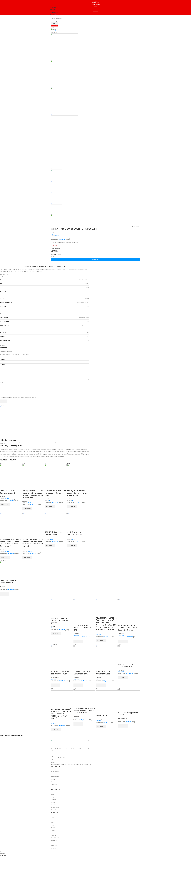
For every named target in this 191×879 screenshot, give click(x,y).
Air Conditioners (55, 771)
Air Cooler (58, 254)
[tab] (27, 266)
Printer (52, 794)
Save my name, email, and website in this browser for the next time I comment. (18, 397)
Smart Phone (54, 799)
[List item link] (95, 755)
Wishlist (53, 830)
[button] (123, 726)
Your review (3, 364)
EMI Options (95, 259)
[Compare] (2, 577)
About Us (53, 815)
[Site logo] (53, 15)
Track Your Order (95, 4)
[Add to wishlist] (10, 577)
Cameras (53, 779)
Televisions (53, 802)
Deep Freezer (54, 784)
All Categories (55, 766)
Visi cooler (53, 804)
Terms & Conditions (55, 837)
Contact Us (95, 10)
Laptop (52, 792)
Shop (95, 0)
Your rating (3, 359)
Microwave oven (55, 807)
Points (52, 825)
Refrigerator (54, 797)
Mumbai (95, 5)
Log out (53, 832)
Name (1, 382)
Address (53, 820)
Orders (52, 817)
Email (1, 388)
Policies (53, 835)
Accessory (53, 769)
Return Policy (54, 845)
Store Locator (95, 2)
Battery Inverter (55, 776)
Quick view (6, 577)
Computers (53, 781)
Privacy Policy (54, 843)
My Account (54, 812)
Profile (52, 822)
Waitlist (53, 827)
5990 (54, 256)
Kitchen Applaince (55, 786)
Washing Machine (55, 809)
